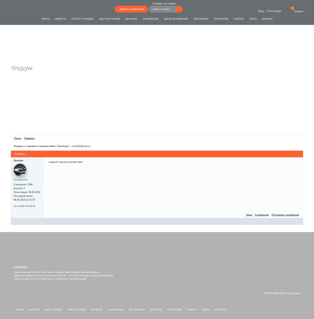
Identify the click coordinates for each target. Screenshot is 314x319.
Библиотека (201, 19)
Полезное (156, 309)
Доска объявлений (176, 19)
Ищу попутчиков (109, 19)
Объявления (137, 309)
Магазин (267, 19)
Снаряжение (151, 19)
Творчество (221, 19)
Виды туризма (53, 309)
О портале (220, 309)
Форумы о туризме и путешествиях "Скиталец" (41, 146)
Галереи (239, 19)
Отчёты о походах (82, 19)
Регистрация (274, 11)
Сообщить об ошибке (164, 3)
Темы (249, 214)
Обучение (131, 19)
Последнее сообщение (285, 214)
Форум (45, 19)
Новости (60, 19)
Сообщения (262, 214)
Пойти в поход (76, 309)
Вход (260, 11)
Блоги (253, 19)
